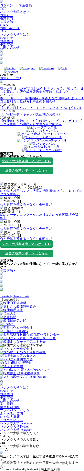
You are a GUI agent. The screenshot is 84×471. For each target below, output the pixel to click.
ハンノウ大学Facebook (16, 423)
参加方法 (6, 21)
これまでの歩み (11, 420)
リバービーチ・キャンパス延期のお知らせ (31, 114)
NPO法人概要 (10, 417)
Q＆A (4, 25)
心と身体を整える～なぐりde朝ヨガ (26, 204)
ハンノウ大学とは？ (14, 12)
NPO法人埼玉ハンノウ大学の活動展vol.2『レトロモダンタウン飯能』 (41, 192)
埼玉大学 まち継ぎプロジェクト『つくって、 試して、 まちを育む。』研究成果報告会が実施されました (42, 90)
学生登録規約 (10, 407)
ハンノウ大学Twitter (14, 426)
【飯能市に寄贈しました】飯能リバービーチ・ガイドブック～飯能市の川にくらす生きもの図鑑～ (41, 122)
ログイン (6, 5)
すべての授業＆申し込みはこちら (26, 161)
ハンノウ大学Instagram (16, 429)
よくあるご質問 (11, 413)
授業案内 (6, 18)
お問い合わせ (10, 28)
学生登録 (25, 5)
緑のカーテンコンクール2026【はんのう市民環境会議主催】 (41, 216)
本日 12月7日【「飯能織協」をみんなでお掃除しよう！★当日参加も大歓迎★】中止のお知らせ (42, 99)
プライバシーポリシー (16, 410)
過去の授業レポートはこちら (26, 170)
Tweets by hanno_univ (14, 296)
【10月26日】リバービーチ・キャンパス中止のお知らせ (41, 108)
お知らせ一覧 (10, 78)
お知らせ (6, 15)
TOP (3, 8)
